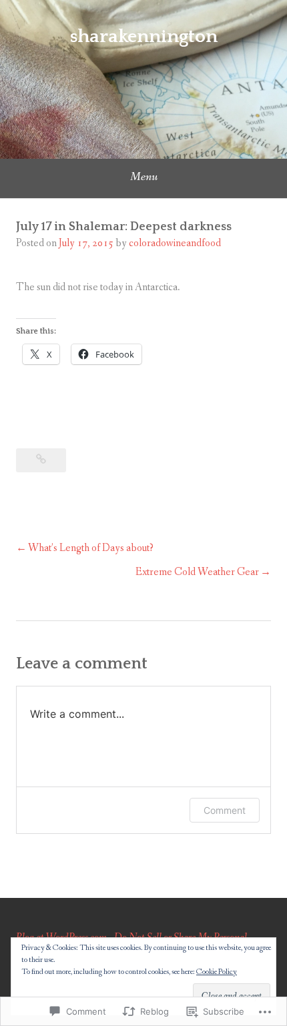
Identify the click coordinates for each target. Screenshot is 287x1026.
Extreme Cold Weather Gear (197, 572)
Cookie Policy (216, 972)
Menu (144, 177)
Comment (225, 810)
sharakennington (144, 36)
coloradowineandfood (175, 243)
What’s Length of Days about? (91, 548)
